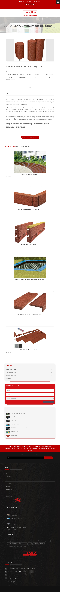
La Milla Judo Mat (14, 431)
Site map (31, 6)
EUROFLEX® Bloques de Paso (28, 174)
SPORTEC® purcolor (15, 424)
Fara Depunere (9, 496)
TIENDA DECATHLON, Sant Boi (16, 518)
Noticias (8, 486)
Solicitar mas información (30, 137)
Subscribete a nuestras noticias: (30, 455)
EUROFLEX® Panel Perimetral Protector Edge (28, 314)
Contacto (8, 493)
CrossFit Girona (13, 523)
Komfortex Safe (14, 435)
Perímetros (38, 31)
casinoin (12, 79)
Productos (8, 476)
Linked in (14, 582)
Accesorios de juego (11, 372)
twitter (9, 582)
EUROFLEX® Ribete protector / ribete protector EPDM (29, 279)
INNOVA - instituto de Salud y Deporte (18, 527)
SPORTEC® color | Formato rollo (18, 413)
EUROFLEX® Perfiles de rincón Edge (29, 349)
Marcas (7, 480)
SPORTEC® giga (14, 420)
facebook (6, 582)
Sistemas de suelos (11, 375)
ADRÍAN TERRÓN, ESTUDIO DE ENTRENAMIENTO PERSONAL (22, 513)
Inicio (32, 31)
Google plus (12, 582)
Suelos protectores (11, 369)
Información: (10, 72)
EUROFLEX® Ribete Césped (28, 244)
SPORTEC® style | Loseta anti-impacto (19, 427)
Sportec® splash (14, 416)
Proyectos (8, 483)
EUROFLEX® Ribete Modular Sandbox (28, 209)
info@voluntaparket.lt (25, 1)
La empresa (9, 489)
